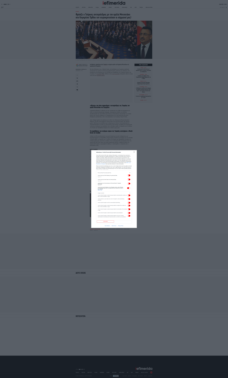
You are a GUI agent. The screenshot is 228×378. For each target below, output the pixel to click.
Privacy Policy (120, 225)
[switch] (128, 175)
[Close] (134, 152)
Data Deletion (107, 225)
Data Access (114, 225)
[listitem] (114, 172)
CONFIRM (105, 221)
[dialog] (114, 189)
